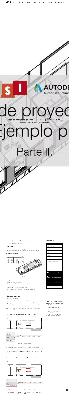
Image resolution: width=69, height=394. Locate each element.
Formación (31, 122)
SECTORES (28, 2)
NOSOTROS (45, 2)
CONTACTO (59, 2)
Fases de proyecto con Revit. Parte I (24, 240)
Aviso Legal (55, 272)
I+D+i (40, 2)
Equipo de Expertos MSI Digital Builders (42, 122)
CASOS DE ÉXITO (52, 2)
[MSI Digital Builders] (10, 2)
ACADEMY (34, 2)
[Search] (63, 2)
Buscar (47, 292)
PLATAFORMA (20, 2)
